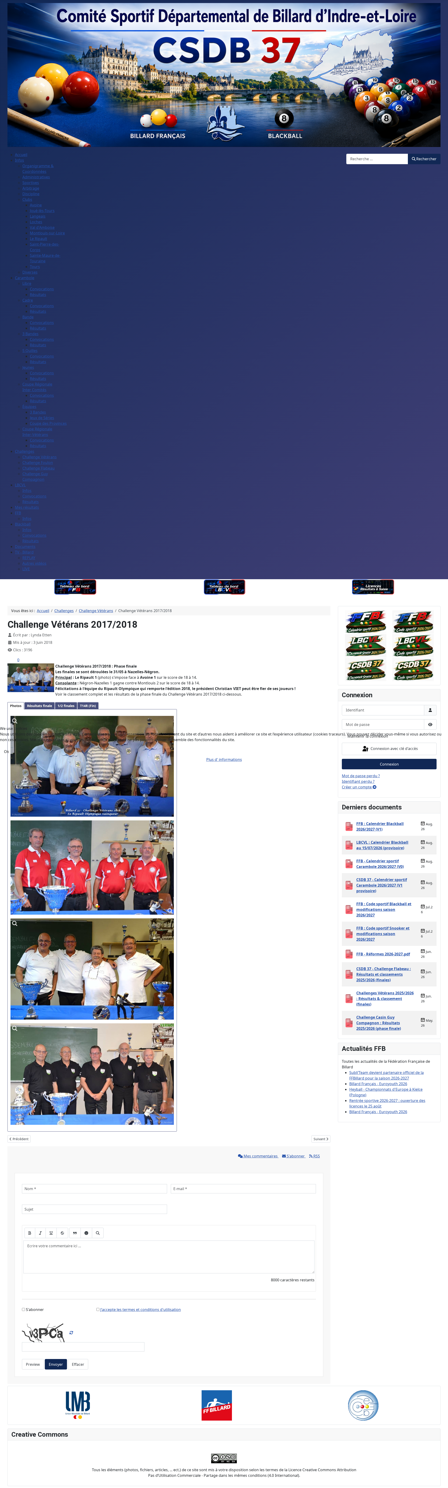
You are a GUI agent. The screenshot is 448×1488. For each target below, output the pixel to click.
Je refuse (25, 751)
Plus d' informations (224, 759)
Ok (6, 751)
